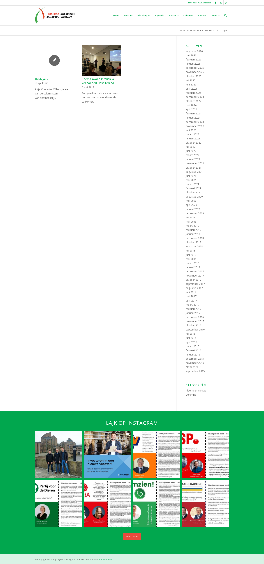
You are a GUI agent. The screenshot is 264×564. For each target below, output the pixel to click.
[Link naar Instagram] (226, 2)
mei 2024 (191, 105)
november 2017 (195, 275)
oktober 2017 (193, 279)
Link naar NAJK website (199, 2)
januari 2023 (193, 138)
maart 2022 (192, 155)
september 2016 (195, 329)
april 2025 (191, 88)
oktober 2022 (193, 142)
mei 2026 (191, 55)
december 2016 (195, 317)
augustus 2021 (194, 171)
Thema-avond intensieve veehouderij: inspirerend (98, 81)
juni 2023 (191, 130)
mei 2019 (191, 221)
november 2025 (195, 72)
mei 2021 (191, 180)
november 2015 (195, 362)
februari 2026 (193, 59)
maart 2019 (192, 225)
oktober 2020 (193, 192)
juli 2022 (190, 146)
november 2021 (195, 163)
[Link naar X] (220, 2)
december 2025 (195, 67)
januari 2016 (193, 354)
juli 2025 (190, 80)
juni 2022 (191, 151)
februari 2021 (193, 188)
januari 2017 (193, 313)
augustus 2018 (194, 246)
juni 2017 (191, 292)
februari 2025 (193, 92)
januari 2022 (193, 159)
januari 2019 (193, 234)
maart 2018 (192, 263)
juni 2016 (191, 337)
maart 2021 (192, 184)
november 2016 (195, 321)
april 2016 (191, 342)
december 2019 (195, 213)
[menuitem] (198, 3)
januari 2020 (193, 209)
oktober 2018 (193, 242)
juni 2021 (191, 176)
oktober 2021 (193, 167)
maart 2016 (192, 346)
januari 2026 (193, 63)
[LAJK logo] (55, 15)
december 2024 (195, 97)
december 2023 (195, 122)
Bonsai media (105, 559)
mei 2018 (191, 259)
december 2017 (195, 271)
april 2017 (191, 300)
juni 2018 (191, 255)
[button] (58, 454)
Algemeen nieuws (196, 390)
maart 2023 (192, 134)
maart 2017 (192, 304)
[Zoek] (225, 15)
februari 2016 (193, 350)
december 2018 (195, 238)
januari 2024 (193, 117)
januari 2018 (193, 267)
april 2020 (191, 205)
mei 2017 (191, 296)
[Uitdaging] (54, 60)
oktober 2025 (193, 76)
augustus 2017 (194, 288)
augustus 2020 (194, 196)
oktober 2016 (193, 325)
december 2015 (195, 358)
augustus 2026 (194, 51)
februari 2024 (193, 113)
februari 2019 (193, 230)
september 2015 (195, 371)
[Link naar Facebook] (215, 2)
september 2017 (195, 284)
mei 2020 (191, 200)
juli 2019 (190, 217)
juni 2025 (191, 84)
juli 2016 (190, 333)
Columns (191, 394)
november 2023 (195, 126)
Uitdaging (41, 79)
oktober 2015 (193, 367)
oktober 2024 (193, 101)
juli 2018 (190, 250)
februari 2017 (193, 309)
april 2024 (191, 109)
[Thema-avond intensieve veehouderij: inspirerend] (101, 60)
